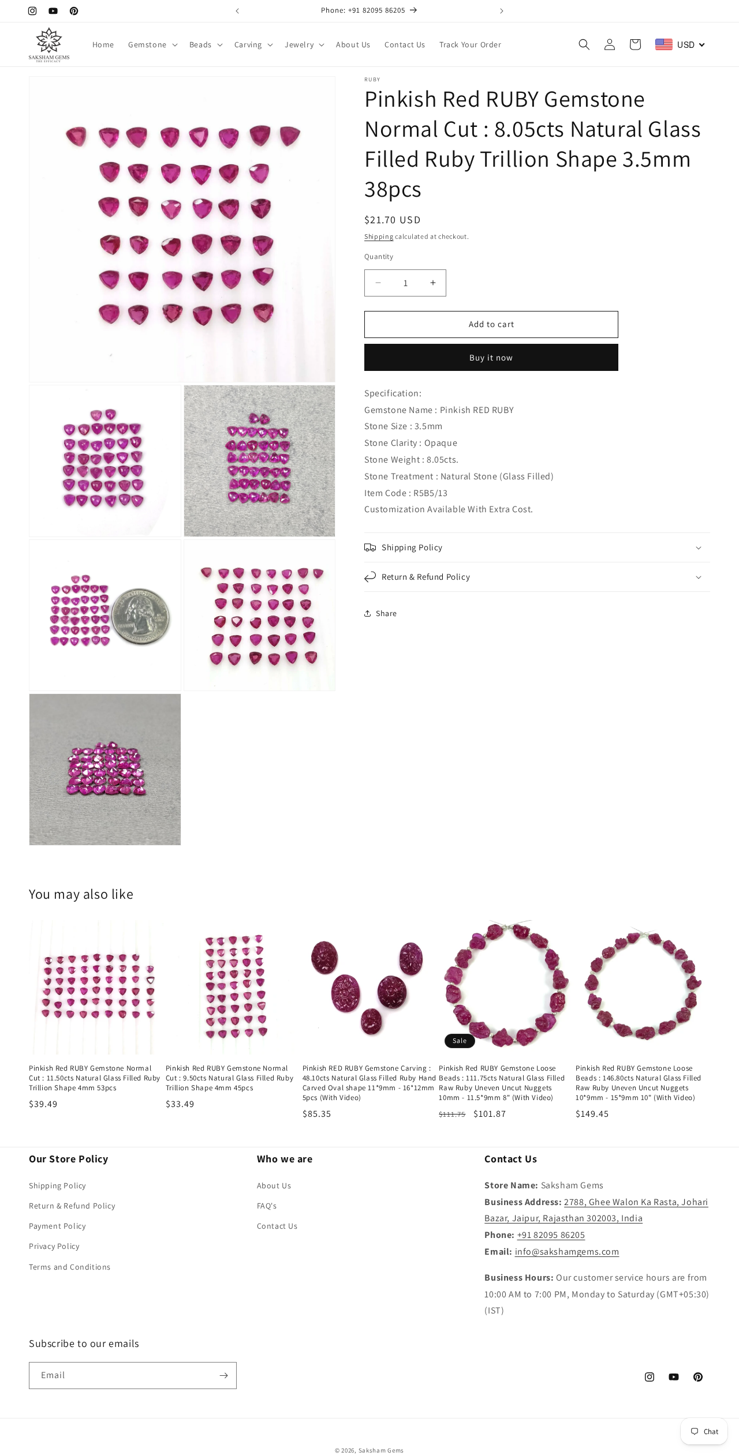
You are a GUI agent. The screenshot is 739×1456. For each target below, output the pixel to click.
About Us (274, 1185)
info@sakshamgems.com (567, 1251)
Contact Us (277, 1226)
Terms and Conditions (70, 1267)
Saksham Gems (381, 1450)
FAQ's (267, 1205)
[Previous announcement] (237, 11)
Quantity (378, 256)
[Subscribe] (223, 1375)
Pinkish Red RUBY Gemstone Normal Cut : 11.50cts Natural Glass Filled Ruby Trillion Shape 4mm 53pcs (95, 1078)
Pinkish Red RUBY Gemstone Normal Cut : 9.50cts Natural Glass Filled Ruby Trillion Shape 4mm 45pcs (229, 1078)
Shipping (379, 236)
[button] (151, 44)
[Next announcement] (501, 11)
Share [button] (386, 613)
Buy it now (491, 357)
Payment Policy (57, 1226)
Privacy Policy (54, 1246)
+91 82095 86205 (551, 1235)
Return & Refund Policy (72, 1205)
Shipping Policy (57, 1185)
